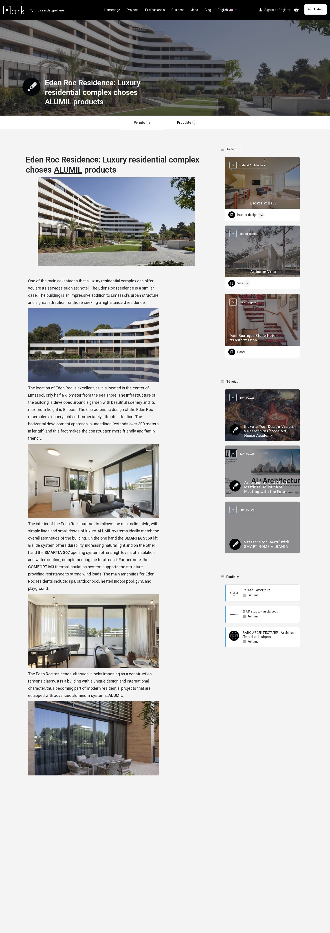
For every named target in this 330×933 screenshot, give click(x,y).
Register (284, 10)
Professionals (155, 10)
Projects (133, 10)
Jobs (194, 10)
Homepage (112, 10)
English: (223, 10)
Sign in (269, 10)
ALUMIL (68, 170)
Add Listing (315, 9)
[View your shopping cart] (296, 9)
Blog (208, 10)
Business (178, 10)
